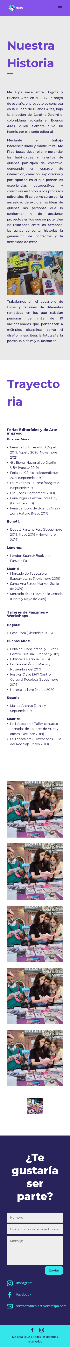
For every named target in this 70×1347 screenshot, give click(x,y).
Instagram (24, 1282)
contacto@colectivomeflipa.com (41, 1306)
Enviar (54, 1270)
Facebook (23, 1294)
